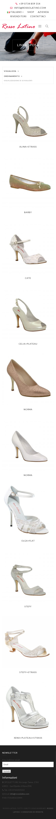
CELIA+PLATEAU (28, 343)
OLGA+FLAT (28, 540)
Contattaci (38, 16)
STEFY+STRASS (28, 672)
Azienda (43, 12)
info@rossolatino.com (30, 7)
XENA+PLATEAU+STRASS (28, 738)
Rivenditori (18, 16)
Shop (30, 12)
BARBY (28, 212)
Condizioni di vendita (32, 812)
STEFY (28, 606)
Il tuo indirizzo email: (11, 760)
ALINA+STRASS (28, 146)
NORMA (28, 409)
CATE (28, 278)
